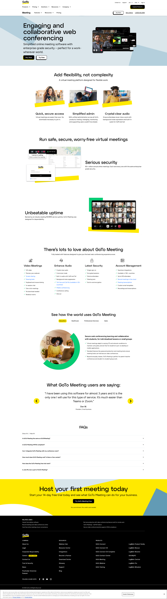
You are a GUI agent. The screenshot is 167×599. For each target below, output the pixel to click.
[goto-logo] (83, 535)
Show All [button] (25, 433)
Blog (60, 571)
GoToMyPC (132, 555)
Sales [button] (106, 321)
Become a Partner (65, 555)
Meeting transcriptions (125, 282)
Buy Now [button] (29, 57)
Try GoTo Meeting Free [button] (83, 501)
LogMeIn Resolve (134, 552)
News (24, 567)
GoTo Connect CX (102, 548)
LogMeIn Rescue (134, 548)
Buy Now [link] (118, 12)
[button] (114, 40)
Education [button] (62, 321)
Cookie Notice (28, 597)
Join (130, 2)
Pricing (34, 7)
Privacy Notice (16, 597)
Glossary (62, 563)
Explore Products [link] (137, 7)
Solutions (44, 7)
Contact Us (117, 2)
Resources (55, 7)
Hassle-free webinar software (30, 522)
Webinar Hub (63, 544)
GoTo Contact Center (103, 555)
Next (130, 401)
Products (25, 7)
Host (136, 2)
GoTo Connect (101, 544)
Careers (24, 555)
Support (124, 2)
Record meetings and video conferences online (35, 524)
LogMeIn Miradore (135, 567)
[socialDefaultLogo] (39, 579)
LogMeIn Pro (133, 563)
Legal (24, 548)
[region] (83, 594)
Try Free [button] (42, 57)
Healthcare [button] (75, 321)
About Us (25, 544)
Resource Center (64, 548)
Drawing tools (30, 279)
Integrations (63, 552)
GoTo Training (100, 567)
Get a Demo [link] (129, 12)
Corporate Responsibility (30, 552)
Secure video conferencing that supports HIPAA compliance (100, 527)
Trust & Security (27, 563)
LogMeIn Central (134, 559)
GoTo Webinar (100, 563)
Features (37, 12)
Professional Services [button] (91, 321)
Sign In (143, 2)
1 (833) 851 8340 (140, 12)
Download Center (65, 559)
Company (66, 7)
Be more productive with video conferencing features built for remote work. (104, 522)
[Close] (164, 594)
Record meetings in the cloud (127, 279)
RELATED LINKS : (27, 519)
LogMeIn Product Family (137, 544)
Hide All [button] (32, 433)
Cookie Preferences (128, 594)
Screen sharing (30, 276)
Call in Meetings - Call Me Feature (93, 524)
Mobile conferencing (63, 288)
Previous (36, 401)
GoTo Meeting (100, 559)
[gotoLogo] (25, 2)
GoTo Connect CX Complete (105, 552)
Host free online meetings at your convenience (35, 527)
